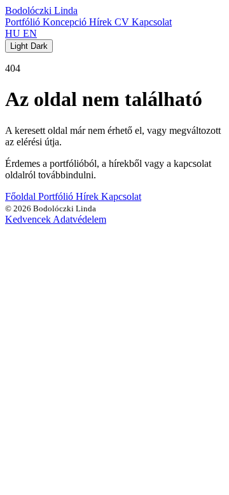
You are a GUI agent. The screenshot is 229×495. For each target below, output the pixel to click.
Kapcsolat (152, 21)
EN (30, 33)
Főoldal (21, 196)
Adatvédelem (79, 219)
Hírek (101, 21)
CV (123, 21)
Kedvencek (29, 219)
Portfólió (24, 21)
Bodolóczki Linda (41, 10)
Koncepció (66, 21)
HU (14, 33)
